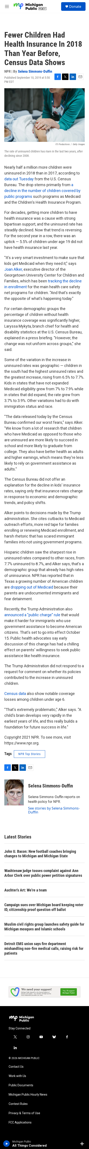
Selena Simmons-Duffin (35, 71)
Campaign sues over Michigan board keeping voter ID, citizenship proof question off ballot (43, 907)
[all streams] (83, 1143)
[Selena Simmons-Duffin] (14, 792)
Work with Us (17, 1076)
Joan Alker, (13, 269)
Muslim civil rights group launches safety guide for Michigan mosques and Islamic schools (44, 926)
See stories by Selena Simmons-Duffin (54, 810)
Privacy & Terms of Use (24, 1113)
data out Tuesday (19, 179)
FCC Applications (20, 1122)
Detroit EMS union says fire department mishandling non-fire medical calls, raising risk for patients (43, 948)
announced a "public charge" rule (32, 615)
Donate (75, 6)
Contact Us (16, 1066)
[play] (6, 1143)
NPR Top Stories (29, 754)
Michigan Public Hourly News (28, 1094)
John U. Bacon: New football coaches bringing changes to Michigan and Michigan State (40, 853)
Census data (15, 693)
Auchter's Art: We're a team (25, 890)
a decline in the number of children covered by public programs (42, 190)
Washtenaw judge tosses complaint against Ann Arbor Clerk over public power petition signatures (43, 873)
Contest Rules (18, 1104)
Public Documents (21, 1085)
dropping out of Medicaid (32, 587)
